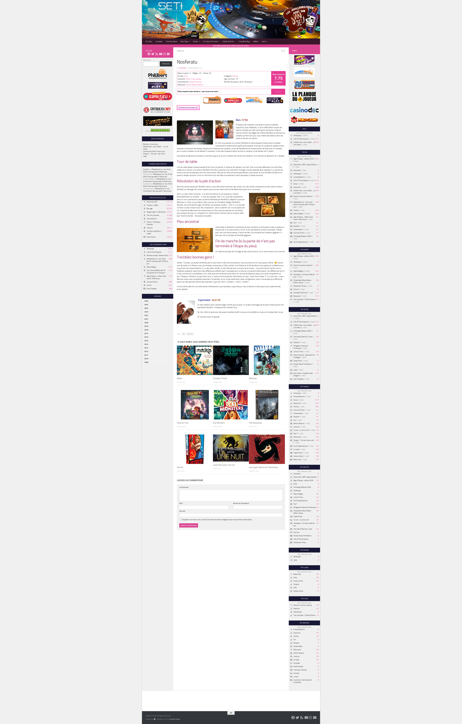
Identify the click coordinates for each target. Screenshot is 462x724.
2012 (146, 351)
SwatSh (146, 169)
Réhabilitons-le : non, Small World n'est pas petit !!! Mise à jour (157, 261)
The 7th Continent (153, 215)
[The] (267, 405)
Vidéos (255, 41)
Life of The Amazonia (154, 252)
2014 (146, 344)
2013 (185, 76)
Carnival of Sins (152, 282)
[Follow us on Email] (168, 54)
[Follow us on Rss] (156, 54)
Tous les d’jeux (171, 41)
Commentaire (184, 487)
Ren (183, 334)
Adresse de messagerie (241, 503)
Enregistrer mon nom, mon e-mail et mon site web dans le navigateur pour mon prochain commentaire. (217, 520)
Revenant (297, 296)
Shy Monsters (219, 423)
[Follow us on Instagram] (164, 54)
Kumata (296, 673)
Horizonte (297, 170)
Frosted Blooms (299, 177)
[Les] (267, 449)
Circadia (296, 449)
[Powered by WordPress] (154, 719)
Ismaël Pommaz (195, 82)
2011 (146, 355)
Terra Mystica (152, 219)
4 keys (296, 677)
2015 (146, 341)
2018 (146, 330)
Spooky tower (298, 591)
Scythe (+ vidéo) (152, 205)
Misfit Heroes (298, 666)
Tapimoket (190, 334)
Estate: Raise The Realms (303, 364)
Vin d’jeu (148, 41)
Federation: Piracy (300, 286)
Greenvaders (298, 229)
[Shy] (231, 405)
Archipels (297, 663)
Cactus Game (298, 456)
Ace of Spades (152, 289)
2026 (146, 301)
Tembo (296, 210)
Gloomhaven (151, 237)
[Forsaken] (231, 360)
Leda (145, 156)
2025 (146, 305)
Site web (182, 511)
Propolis (296, 584)
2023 (146, 312)
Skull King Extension (301, 242)
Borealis (296, 226)
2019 (146, 326)
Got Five (296, 532)
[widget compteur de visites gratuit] (160, 131)
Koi (295, 223)
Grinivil (149, 285)
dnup (295, 184)
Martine (182, 68)
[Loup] (231, 447)
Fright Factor (298, 453)
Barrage (149, 209)
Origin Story (298, 361)
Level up (296, 427)
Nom (181, 503)
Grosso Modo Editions (194, 85)
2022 (146, 315)
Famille (180, 51)
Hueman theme (175, 719)
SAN (295, 588)
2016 (146, 337)
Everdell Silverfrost (300, 293)
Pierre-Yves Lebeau (193, 79)
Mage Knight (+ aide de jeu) (156, 212)
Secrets (180, 467)
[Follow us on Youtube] (160, 54)
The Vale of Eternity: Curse (303, 337)
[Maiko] (195, 360)
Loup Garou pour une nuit (224, 465)
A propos (158, 41)
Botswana (297, 437)
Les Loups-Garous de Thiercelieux (263, 467)
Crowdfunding (244, 41)
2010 (146, 359)
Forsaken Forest (220, 378)
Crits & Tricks (298, 352)
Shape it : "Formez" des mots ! (304, 440)
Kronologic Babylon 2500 (302, 236)
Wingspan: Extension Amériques (305, 507)
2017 (146, 333)
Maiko (179, 378)
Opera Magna (151, 267)
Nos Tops (184, 41)
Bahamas (253, 378)
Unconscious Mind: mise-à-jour (154, 151)
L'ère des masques (300, 670)
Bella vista (297, 460)
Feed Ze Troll (182, 423)
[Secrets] (194, 449)
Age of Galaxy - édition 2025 (303, 159)
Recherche (147, 60)
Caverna (150, 228)
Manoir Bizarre (299, 423)
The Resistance (255, 423)
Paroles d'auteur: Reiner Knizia (157, 255)
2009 (146, 362)
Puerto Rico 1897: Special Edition (305, 165)
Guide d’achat (228, 41)
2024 (146, 308)
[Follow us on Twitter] (152, 54)
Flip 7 (295, 434)
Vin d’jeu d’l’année (210, 41)
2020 (146, 323)
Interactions (298, 612)
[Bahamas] (267, 360)
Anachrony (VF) (152, 202)
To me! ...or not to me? (301, 430)
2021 (146, 319)
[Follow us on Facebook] (149, 54)
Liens (264, 41)
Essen (195, 41)
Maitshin (297, 342)
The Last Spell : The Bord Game (304, 299)
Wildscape (150, 249)
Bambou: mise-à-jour (150, 144)
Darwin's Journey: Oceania (303, 196)
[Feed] (195, 405)
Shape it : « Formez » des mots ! (154, 154)
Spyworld (297, 187)
